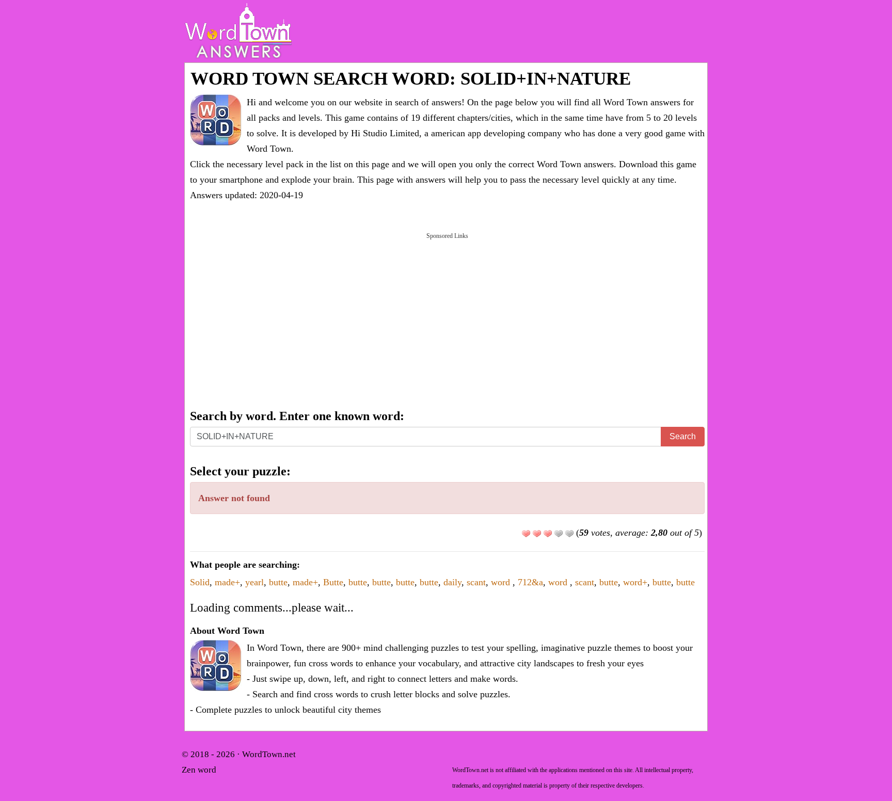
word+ (635, 582)
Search (683, 436)
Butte (333, 582)
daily (452, 582)
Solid (200, 582)
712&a (530, 582)
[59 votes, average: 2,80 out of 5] (526, 534)
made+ (227, 582)
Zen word (199, 770)
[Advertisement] (447, 320)
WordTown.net (269, 754)
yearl (254, 582)
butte (278, 582)
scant (476, 582)
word (502, 582)
